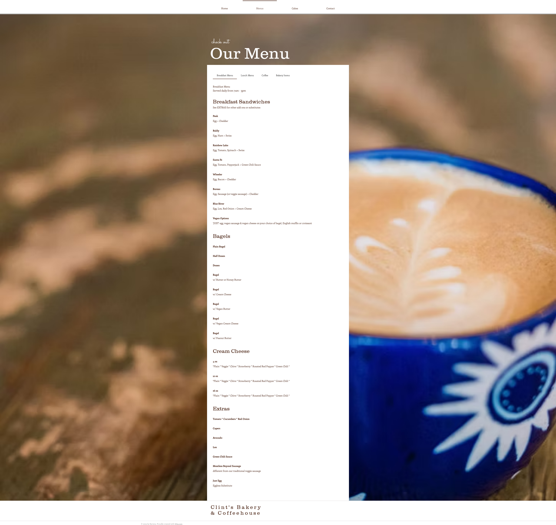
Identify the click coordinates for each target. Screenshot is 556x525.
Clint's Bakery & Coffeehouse (237, 510)
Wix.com (178, 524)
